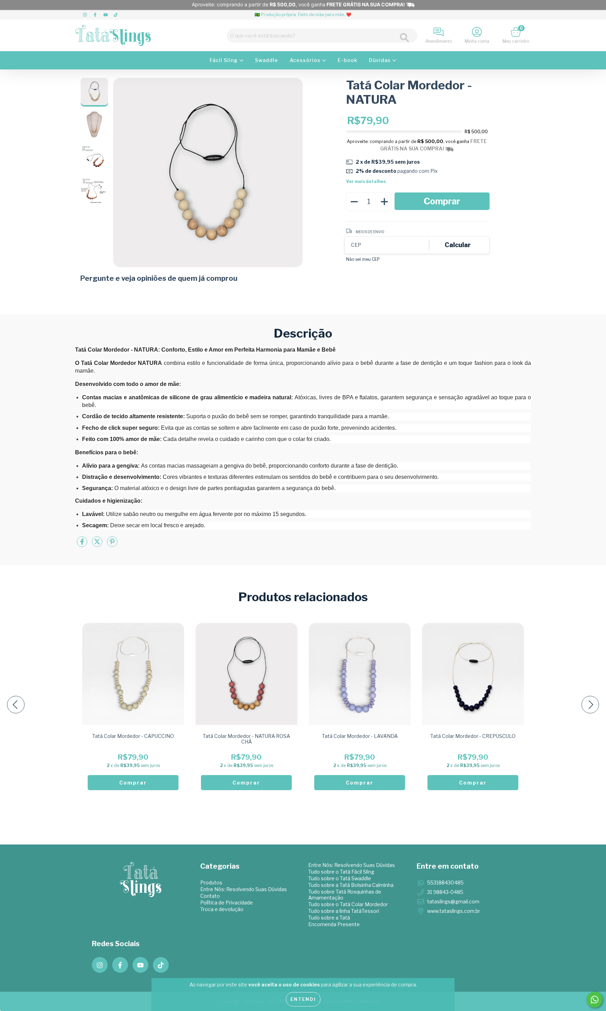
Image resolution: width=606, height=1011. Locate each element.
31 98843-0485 (445, 892)
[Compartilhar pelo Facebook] (82, 545)
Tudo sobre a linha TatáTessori (343, 911)
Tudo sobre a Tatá (329, 918)
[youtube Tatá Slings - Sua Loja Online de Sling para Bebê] (106, 15)
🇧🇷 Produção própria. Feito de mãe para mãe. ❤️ (303, 14)
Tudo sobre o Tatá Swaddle (339, 878)
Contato (210, 896)
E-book (347, 60)
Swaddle (266, 60)
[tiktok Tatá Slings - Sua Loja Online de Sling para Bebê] (115, 15)
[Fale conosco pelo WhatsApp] (594, 999)
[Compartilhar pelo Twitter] (97, 545)
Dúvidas (380, 60)
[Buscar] (404, 37)
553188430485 (445, 883)
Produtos (211, 883)
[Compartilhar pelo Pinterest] (112, 545)
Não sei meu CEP (363, 259)
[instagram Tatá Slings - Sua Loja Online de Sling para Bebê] (85, 15)
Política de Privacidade (226, 902)
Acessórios (306, 60)
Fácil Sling (224, 60)
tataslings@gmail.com (453, 901)
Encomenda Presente (334, 924)
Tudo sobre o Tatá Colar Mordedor (348, 904)
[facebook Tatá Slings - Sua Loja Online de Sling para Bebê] (95, 15)
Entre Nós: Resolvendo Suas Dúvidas (243, 889)
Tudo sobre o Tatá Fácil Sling (341, 872)
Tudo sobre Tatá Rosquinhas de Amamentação (344, 895)
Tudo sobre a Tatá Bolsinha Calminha (350, 885)
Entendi (303, 999)
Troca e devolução (221, 909)
